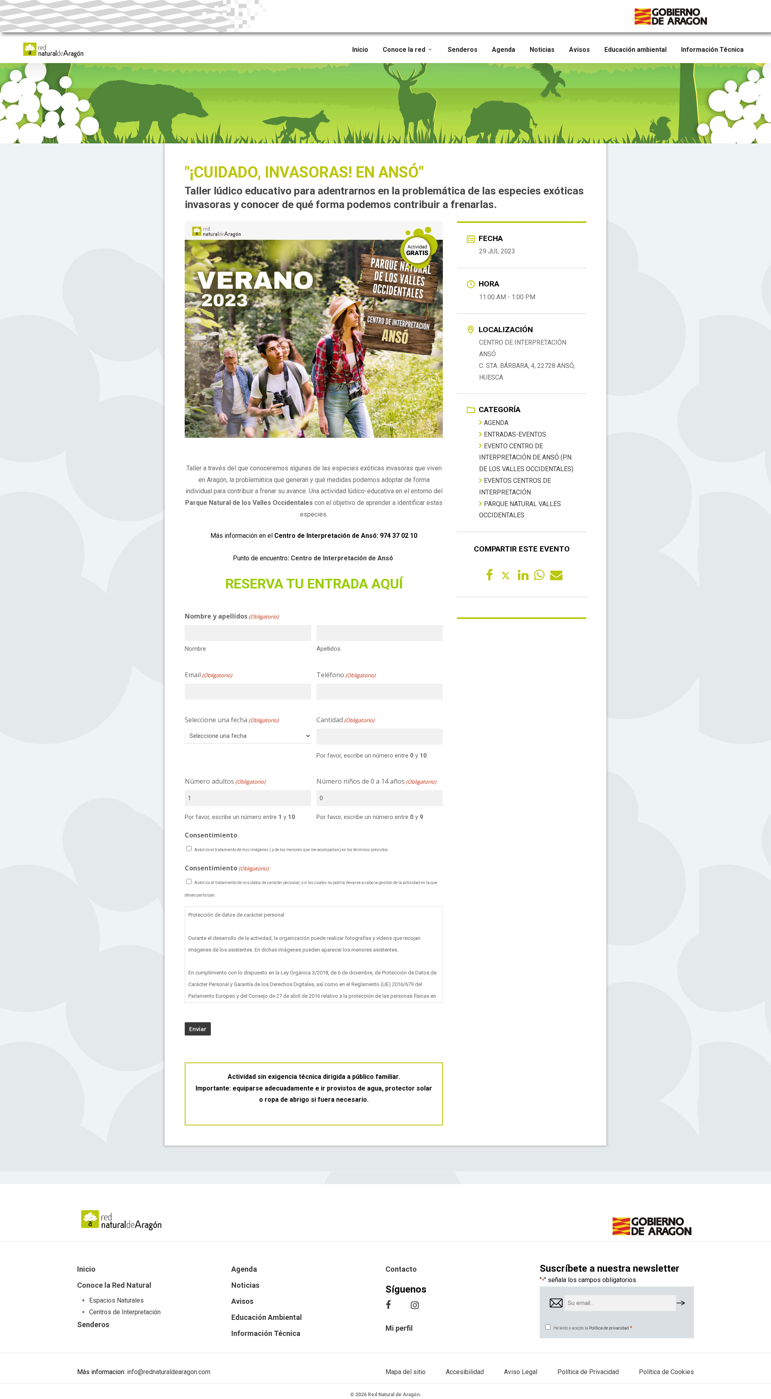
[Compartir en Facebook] (489, 574)
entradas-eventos (515, 434)
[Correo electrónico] (554, 574)
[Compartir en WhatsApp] (538, 574)
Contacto (401, 1269)
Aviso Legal (520, 1372)
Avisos (242, 1301)
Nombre (195, 648)
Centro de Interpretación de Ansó (342, 558)
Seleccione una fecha (232, 719)
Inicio (86, 1269)
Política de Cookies (666, 1372)
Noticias (245, 1285)
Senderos (93, 1324)
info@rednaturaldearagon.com (168, 1372)
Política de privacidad (609, 1328)
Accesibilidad (465, 1372)
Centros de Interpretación (125, 1312)
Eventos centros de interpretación (515, 486)
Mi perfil (399, 1328)
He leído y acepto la (592, 1328)
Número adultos (225, 781)
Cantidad (345, 719)
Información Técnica (265, 1333)
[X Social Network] (506, 574)
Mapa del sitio (406, 1372)
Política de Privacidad (588, 1372)
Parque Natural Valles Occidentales (520, 509)
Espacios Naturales (116, 1300)
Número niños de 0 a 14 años (376, 781)
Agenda (496, 423)
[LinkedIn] (522, 574)
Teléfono (345, 674)
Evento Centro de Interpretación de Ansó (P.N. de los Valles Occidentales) (526, 457)
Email (208, 674)
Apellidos (328, 648)
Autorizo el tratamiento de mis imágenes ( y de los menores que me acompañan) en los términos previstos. (291, 850)
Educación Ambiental (266, 1317)
